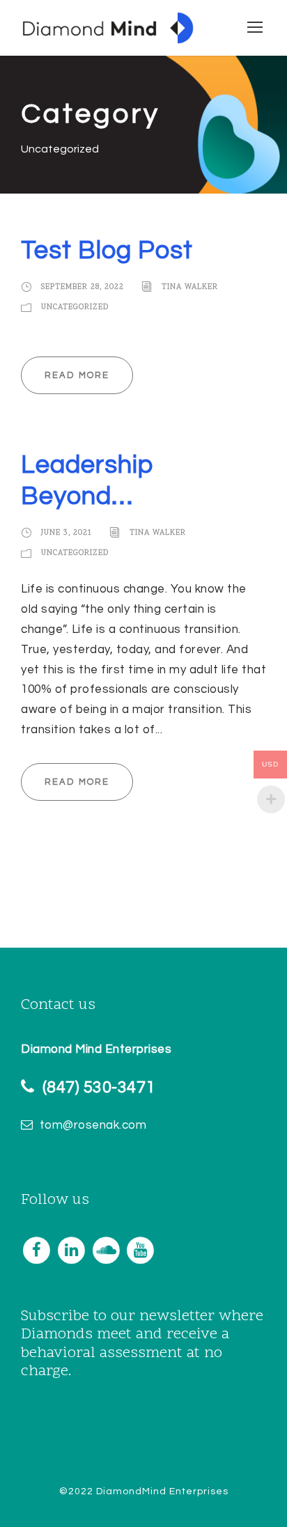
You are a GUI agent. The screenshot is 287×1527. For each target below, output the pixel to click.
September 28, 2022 (82, 288)
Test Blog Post (107, 250)
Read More (77, 375)
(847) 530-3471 (98, 1087)
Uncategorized (75, 307)
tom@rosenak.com (93, 1125)
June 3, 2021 (66, 533)
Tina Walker (190, 288)
